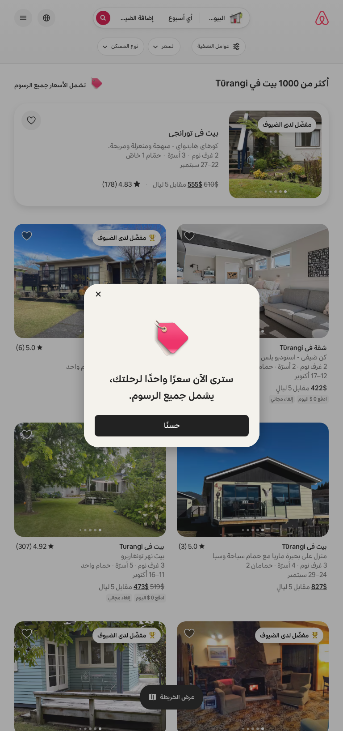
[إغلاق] (98, 294)
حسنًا (171, 425)
